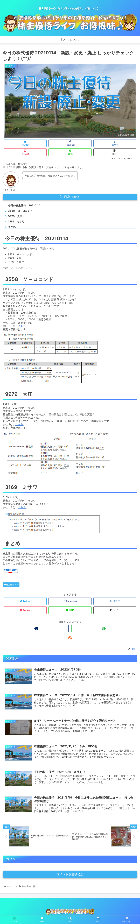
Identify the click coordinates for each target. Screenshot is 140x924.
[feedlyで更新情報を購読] (103, 628)
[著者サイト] (36, 628)
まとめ (12, 227)
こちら (22, 326)
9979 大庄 (15, 216)
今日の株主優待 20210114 (24, 205)
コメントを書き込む (70, 874)
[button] (129, 532)
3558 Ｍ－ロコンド (20, 210)
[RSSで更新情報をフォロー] (70, 637)
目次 (67, 197)
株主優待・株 (12, 584)
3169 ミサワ (16, 221)
